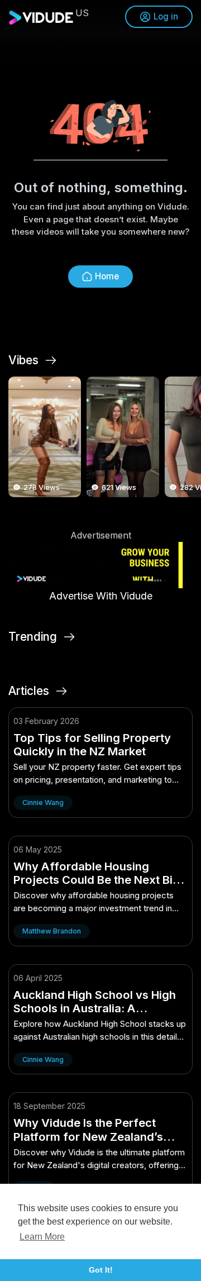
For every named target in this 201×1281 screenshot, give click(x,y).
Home (107, 276)
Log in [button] (166, 16)
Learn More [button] (42, 1236)
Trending (32, 637)
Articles (28, 691)
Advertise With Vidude (100, 596)
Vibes (23, 360)
